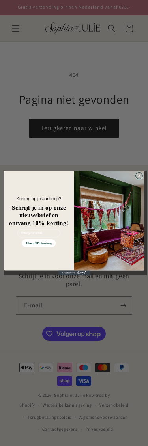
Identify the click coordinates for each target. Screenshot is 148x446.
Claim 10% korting (38, 243)
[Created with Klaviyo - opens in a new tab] (74, 273)
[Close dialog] (138, 175)
